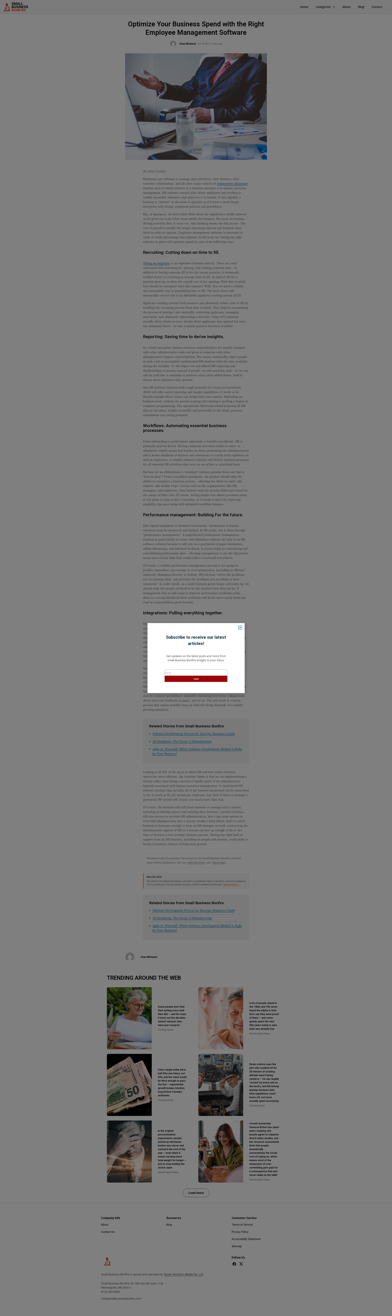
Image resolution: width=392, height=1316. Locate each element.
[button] (240, 627)
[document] (196, 658)
